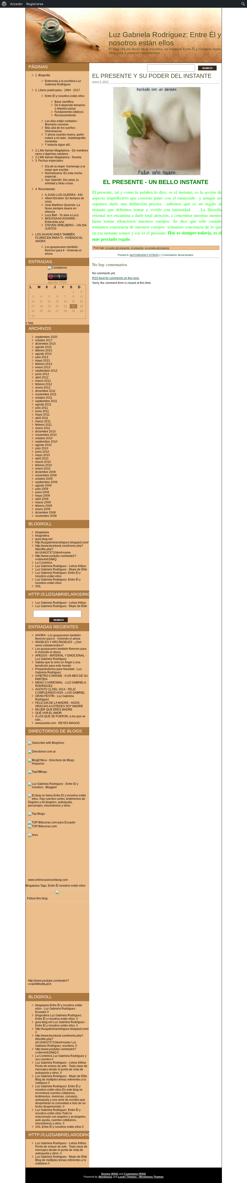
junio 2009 (42, 492)
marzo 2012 (43, 381)
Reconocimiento (65, 115)
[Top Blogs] (36, 813)
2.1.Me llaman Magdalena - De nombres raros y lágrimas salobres (61, 152)
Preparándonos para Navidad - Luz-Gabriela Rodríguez (58, 670)
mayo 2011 (42, 414)
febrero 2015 (43, 350)
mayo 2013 (42, 360)
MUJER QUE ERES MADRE (53, 709)
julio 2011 (41, 408)
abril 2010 (41, 458)
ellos (82, 885)
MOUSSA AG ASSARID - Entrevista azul (61, 220)
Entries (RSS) (109, 1173)
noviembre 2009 (46, 475)
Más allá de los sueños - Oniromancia (61, 129)
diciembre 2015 (45, 343)
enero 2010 (42, 468)
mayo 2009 (42, 495)
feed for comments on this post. (115, 278)
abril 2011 (41, 418)
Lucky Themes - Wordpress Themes (141, 1176)
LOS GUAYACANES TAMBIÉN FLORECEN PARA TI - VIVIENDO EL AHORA (59, 238)
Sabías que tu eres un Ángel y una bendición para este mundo (57, 664)
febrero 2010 (43, 465)
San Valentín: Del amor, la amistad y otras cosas (62, 181)
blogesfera (42, 535)
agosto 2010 (43, 445)
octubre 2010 (44, 438)
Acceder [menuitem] (16, 4)
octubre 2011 (43, 397)
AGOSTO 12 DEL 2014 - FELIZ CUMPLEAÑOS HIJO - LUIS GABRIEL (60, 691)
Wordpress (105, 1176)
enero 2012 (42, 387)
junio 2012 (42, 374)
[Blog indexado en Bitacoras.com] (51, 822)
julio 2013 (41, 357)
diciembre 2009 (45, 472)
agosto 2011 (43, 404)
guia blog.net (43, 539)
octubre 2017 (44, 340)
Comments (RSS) (135, 1173)
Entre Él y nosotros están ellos (64, 96)
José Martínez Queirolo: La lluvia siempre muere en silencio (62, 208)
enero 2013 (42, 367)
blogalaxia (42, 532)
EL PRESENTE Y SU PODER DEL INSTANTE (152, 76)
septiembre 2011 (46, 401)
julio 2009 (41, 489)
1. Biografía (42, 75)
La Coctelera (43, 562)
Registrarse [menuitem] (34, 4)
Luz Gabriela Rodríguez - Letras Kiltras (60, 566)
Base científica (64, 101)
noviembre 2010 (46, 435)
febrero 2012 (43, 384)
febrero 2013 (43, 364)
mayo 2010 (42, 455)
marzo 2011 (43, 421)
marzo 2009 (43, 502)
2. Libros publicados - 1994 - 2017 (57, 90)
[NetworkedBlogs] (57, 893)
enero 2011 (42, 428)
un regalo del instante (157, 247)
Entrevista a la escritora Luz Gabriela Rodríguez (63, 82)
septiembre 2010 (46, 441)
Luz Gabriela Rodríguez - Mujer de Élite (61, 569)
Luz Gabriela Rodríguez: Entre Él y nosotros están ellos (165, 39)
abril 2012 (41, 377)
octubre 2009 (44, 478)
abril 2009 (41, 499)
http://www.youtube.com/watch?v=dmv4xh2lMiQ (55, 557)
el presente (137, 247)
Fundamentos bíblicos (69, 112)
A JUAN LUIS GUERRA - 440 (64, 195)
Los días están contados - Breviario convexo (61, 122)
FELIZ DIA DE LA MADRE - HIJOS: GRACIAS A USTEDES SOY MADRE (59, 704)
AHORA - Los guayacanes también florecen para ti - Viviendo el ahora (58, 637)
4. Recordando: (45, 189)
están (74, 885)
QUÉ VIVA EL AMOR (48, 713)
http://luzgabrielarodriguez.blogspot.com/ (62, 542)
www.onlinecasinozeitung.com (48, 880)
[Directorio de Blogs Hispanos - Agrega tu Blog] (57, 763)
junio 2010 (42, 451)
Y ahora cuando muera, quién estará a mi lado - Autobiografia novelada (65, 138)
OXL (38, 586)
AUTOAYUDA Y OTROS (144, 254)
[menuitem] (4, 4)
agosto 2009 (43, 485)
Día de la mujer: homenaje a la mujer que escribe (65, 168)
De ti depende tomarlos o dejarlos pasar (70, 106)
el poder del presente (118, 247)
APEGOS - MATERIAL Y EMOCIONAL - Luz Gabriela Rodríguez (60, 657)
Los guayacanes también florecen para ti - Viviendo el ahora (63, 250)
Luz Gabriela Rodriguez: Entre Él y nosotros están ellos (58, 574)
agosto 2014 (43, 354)
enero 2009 (42, 509)
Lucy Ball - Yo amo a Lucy (62, 215)
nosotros (64, 885)
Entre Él (53, 885)
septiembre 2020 (46, 337)
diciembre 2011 (45, 391)
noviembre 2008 (46, 516)
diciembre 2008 (45, 512)
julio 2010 (41, 448)
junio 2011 (42, 411)
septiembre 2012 (46, 370)
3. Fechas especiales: (49, 160)
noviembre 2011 (45, 394)
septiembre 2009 (46, 482)
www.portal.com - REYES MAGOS (57, 723)
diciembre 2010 (45, 431)
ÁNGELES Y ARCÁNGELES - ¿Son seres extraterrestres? (58, 643)
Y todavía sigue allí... (58, 144)
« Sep (29, 323)
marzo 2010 (43, 462)
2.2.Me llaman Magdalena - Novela (58, 157)
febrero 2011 (43, 424)
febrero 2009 (43, 505)
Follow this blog (37, 898)
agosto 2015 (43, 347)
